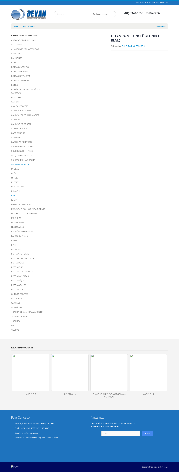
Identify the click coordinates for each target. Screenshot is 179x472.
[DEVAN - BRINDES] (28, 14)
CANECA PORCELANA (21, 110)
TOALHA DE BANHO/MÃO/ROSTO (27, 312)
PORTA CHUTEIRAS (20, 253)
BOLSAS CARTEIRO (20, 67)
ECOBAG (15, 168)
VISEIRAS (15, 329)
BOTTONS (16, 97)
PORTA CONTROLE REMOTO (24, 258)
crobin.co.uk (163, 467)
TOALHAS (15, 321)
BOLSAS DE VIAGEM (20, 76)
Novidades (161, 26)
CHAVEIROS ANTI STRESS (23, 146)
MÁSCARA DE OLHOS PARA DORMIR (28, 209)
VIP (12, 325)
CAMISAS (15, 101)
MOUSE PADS (17, 222)
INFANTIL (15, 191)
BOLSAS (15, 62)
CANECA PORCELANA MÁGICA (25, 115)
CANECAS (15, 119)
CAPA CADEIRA (18, 133)
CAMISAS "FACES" (19, 106)
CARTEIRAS (16, 137)
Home (15, 26)
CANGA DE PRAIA (19, 128)
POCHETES (16, 249)
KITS (142, 46)
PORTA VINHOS (18, 289)
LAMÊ (14, 200)
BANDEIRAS (16, 58)
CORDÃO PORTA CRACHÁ (23, 159)
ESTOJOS (15, 182)
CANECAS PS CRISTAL (21, 124)
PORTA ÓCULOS (18, 285)
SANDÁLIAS (16, 307)
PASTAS (14, 240)
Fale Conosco (28, 26)
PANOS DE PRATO (19, 236)
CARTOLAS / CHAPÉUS (21, 142)
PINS (13, 244)
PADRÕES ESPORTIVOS (22, 231)
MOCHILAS (16, 218)
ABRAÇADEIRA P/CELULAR (23, 40)
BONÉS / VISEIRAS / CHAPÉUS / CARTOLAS (25, 91)
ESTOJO (14, 177)
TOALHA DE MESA (19, 316)
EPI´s (13, 173)
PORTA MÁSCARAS (20, 276)
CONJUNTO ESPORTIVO (22, 155)
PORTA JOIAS (17, 267)
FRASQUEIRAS (17, 186)
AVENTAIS (15, 53)
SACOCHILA (16, 298)
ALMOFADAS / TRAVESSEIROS (25, 49)
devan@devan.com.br (29, 433)
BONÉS (14, 85)
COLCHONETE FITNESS (22, 151)
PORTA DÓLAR (18, 262)
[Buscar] (113, 14)
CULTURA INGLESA (130, 46)
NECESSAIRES (17, 227)
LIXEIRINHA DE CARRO (21, 204)
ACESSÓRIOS (17, 44)
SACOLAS (15, 303)
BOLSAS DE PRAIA (19, 71)
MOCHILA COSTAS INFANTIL (24, 213)
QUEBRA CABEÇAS (19, 294)
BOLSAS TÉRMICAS (20, 80)
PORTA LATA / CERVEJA (22, 271)
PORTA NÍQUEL (18, 280)
